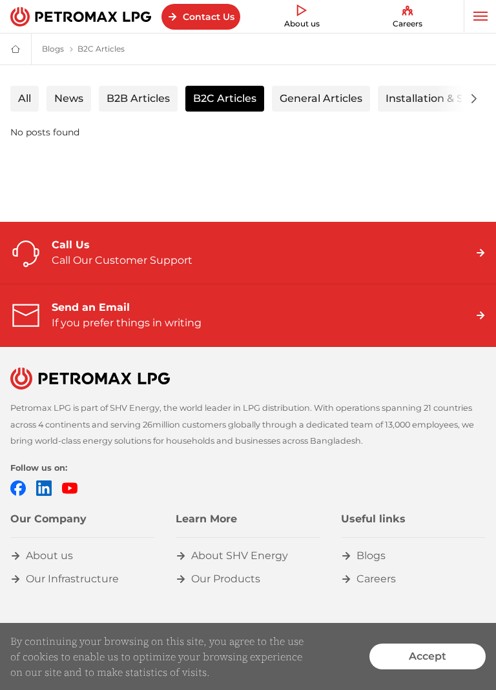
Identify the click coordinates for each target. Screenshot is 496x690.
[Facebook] (18, 488)
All (24, 98)
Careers (407, 23)
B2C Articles (224, 98)
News (68, 98)
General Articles (321, 98)
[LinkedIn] (44, 488)
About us (302, 23)
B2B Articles (138, 98)
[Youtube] (70, 488)
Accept (427, 656)
